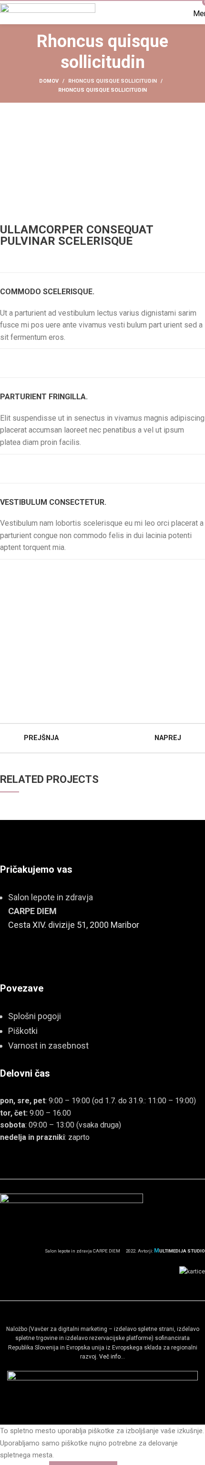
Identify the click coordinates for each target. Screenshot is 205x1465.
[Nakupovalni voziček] (176, 13)
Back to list (102, 738)
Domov (49, 81)
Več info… (112, 1356)
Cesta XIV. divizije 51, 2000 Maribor (73, 925)
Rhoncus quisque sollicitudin (112, 81)
